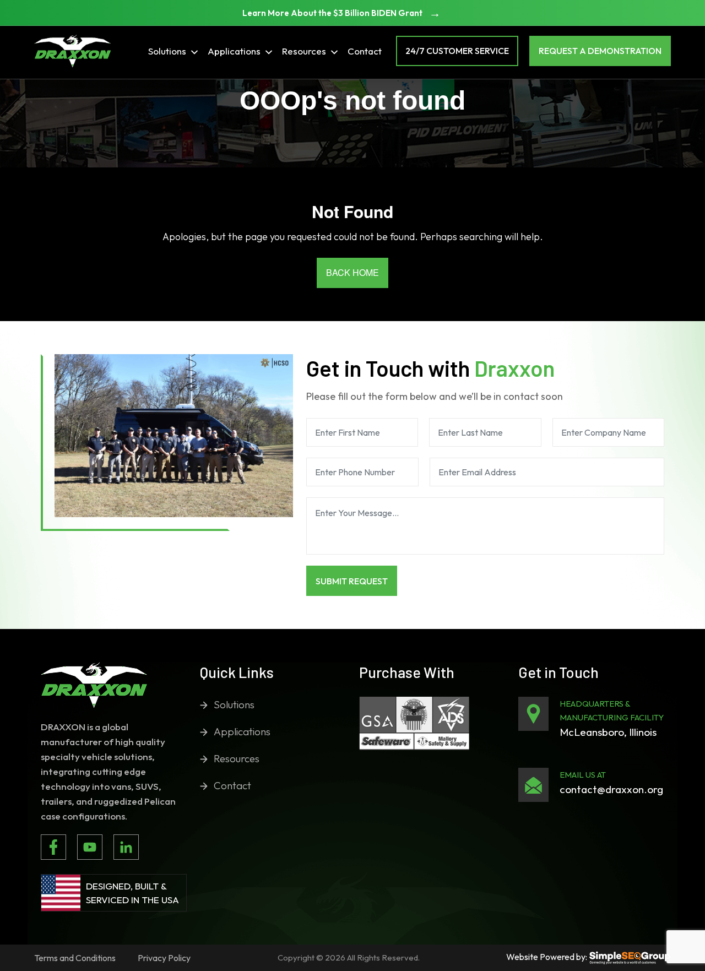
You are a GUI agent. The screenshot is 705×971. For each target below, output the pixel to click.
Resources (304, 51)
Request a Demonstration (600, 50)
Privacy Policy (164, 957)
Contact (365, 51)
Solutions (167, 51)
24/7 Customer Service (457, 50)
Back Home (352, 272)
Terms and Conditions (75, 957)
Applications (234, 51)
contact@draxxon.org (611, 789)
